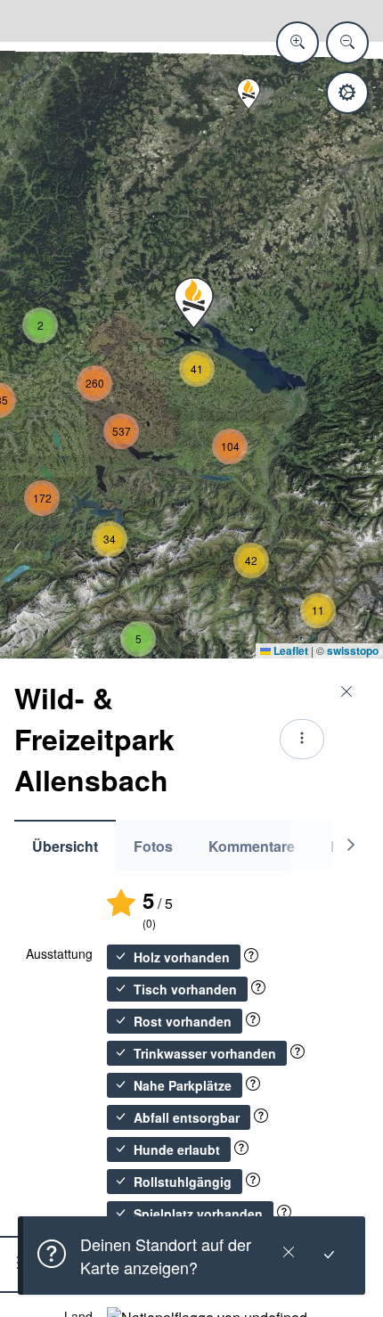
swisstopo (353, 650)
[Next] (351, 845)
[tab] (65, 845)
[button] (194, 303)
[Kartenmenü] (347, 92)
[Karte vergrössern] (297, 42)
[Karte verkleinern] (347, 42)
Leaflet (289, 650)
